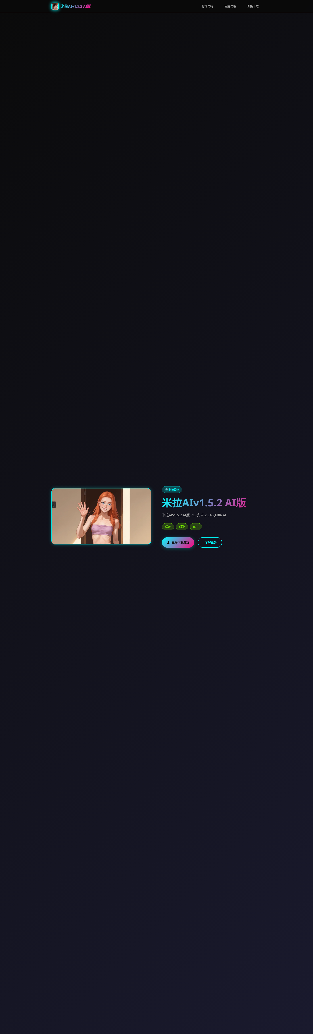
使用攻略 (230, 6)
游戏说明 (207, 6)
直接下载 (253, 6)
